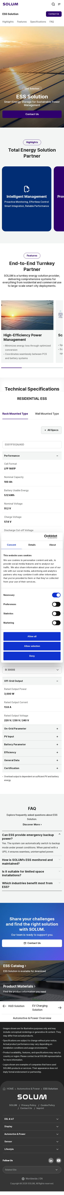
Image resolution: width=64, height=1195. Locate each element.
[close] (60, 860)
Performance (12, 455)
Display (8, 1126)
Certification (11, 768)
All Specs (52, 430)
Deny (32, 656)
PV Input (9, 736)
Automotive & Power (14, 1134)
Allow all (32, 636)
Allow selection (32, 646)
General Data (11, 760)
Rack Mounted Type (15, 413)
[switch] (56, 604)
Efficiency (10, 752)
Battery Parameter (15, 744)
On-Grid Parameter (15, 728)
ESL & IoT (9, 1119)
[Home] (10, 4)
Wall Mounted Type (47, 413)
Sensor (8, 1141)
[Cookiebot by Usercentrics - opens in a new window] (48, 537)
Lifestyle (9, 1149)
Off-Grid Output (13, 681)
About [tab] (52, 545)
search (53, 4)
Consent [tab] (11, 545)
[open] (60, 835)
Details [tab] (32, 545)
